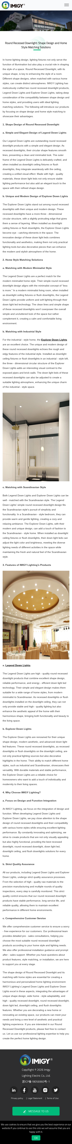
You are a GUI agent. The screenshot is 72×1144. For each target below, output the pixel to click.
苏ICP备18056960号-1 (36, 1081)
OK (36, 1138)
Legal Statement (35, 1098)
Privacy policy (17, 1098)
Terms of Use (53, 1098)
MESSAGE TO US (38, 1111)
